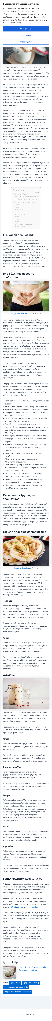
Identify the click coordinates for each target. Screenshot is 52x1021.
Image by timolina (21, 568)
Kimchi (17, 212)
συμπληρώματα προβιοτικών (16, 987)
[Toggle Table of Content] (35, 191)
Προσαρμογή (26, 35)
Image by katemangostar (21, 313)
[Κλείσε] (49, 2)
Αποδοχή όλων (26, 29)
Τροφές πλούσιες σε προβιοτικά (24, 202)
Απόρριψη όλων (26, 42)
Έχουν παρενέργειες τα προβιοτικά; (25, 199)
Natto (17, 219)
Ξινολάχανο (19, 209)
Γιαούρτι (17, 205)
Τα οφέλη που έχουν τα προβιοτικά (25, 197)
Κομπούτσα (18, 221)
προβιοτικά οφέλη (31, 983)
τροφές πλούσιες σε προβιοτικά (17, 992)
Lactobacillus (32, 907)
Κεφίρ (17, 207)
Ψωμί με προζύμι (20, 214)
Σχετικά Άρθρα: (20, 227)
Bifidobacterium (17, 907)
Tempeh (17, 217)
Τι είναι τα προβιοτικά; (20, 194)
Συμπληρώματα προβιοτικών (22, 224)
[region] (26, 23)
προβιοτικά (15, 983)
